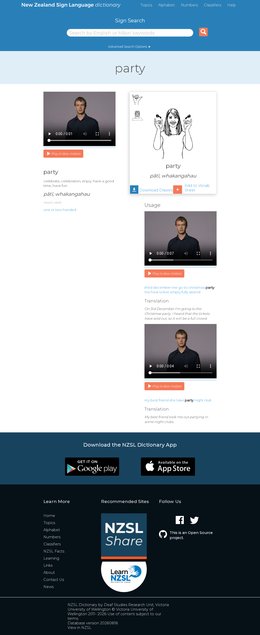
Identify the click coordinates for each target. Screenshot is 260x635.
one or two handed (59, 210)
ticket (164, 292)
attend (194, 292)
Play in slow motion (66, 154)
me (174, 287)
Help (231, 5)
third (148, 287)
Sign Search (130, 20)
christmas (196, 287)
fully (185, 292)
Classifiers (212, 5)
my (147, 400)
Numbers (189, 5)
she (172, 400)
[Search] (203, 32)
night (198, 400)
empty (175, 292)
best (154, 400)
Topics (146, 5)
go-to (183, 287)
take (180, 400)
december (162, 287)
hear (155, 292)
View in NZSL (79, 627)
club (208, 400)
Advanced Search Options (127, 46)
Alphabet (166, 5)
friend (164, 400)
